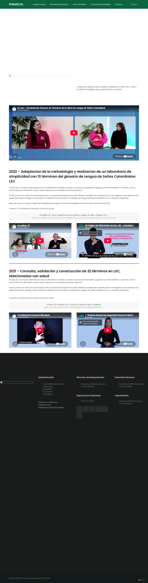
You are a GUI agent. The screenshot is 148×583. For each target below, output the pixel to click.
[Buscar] (126, 4)
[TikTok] (99, 409)
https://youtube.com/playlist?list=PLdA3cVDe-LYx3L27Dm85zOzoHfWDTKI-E (74, 307)
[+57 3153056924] (117, 403)
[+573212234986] (117, 386)
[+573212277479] (78, 401)
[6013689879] (40, 389)
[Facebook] (79, 409)
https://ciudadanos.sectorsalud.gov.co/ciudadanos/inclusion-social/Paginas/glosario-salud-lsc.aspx (74, 218)
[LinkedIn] (92, 409)
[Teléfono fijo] (40, 386)
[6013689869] (40, 391)
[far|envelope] (40, 384)
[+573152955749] (78, 386)
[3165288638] (40, 394)
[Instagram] (86, 409)
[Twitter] (79, 415)
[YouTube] (105, 409)
